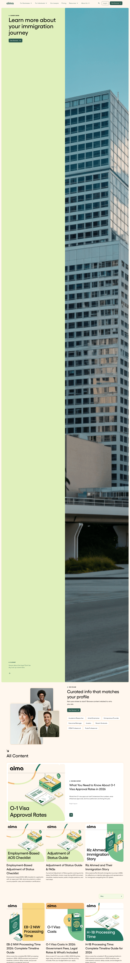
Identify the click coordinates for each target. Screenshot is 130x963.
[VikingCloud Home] (10, 3)
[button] (26, 3)
